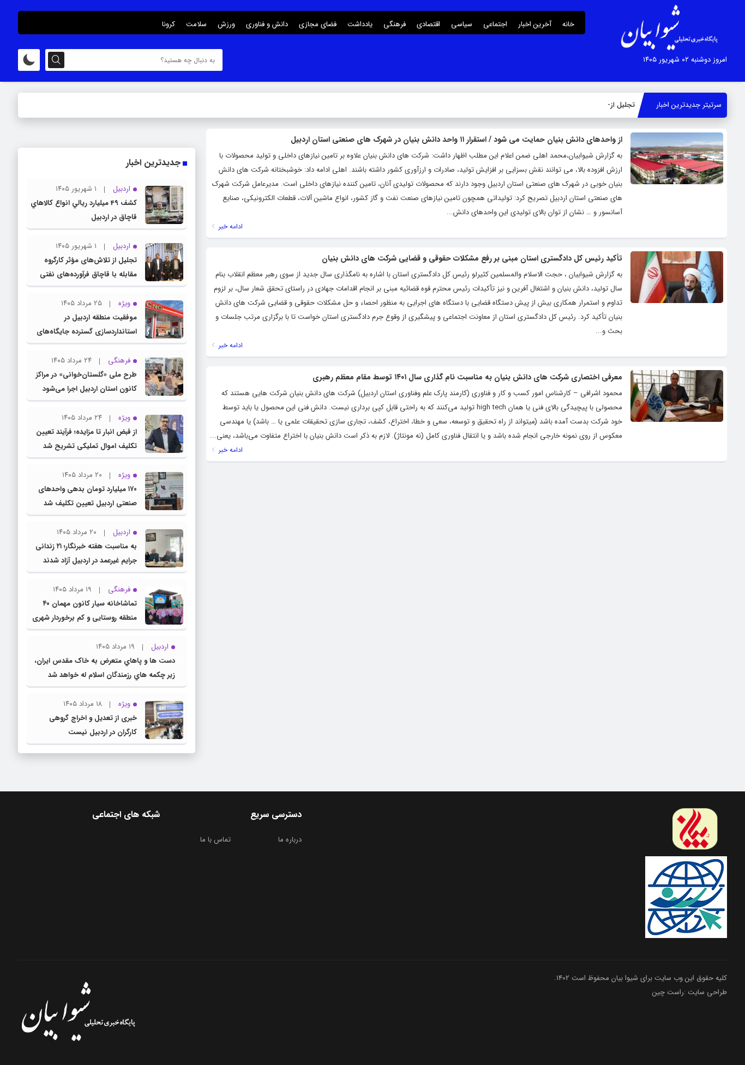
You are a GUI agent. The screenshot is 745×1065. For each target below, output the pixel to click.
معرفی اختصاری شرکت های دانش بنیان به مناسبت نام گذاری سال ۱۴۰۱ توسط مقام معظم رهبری (467, 377)
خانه (568, 24)
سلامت (196, 24)
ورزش (226, 24)
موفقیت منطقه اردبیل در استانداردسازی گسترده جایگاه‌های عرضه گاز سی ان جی (87, 332)
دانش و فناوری (267, 24)
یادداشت (359, 24)
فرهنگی (394, 24)
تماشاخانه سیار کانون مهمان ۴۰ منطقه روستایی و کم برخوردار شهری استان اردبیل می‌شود (84, 618)
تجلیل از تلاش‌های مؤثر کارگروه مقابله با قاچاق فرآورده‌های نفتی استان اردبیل (88, 274)
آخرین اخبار (534, 24)
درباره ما (290, 839)
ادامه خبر (230, 226)
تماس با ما (215, 839)
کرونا (168, 24)
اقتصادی (428, 24)
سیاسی (461, 24)
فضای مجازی (318, 24)
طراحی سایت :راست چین (689, 992)
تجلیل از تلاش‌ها (610, 105)
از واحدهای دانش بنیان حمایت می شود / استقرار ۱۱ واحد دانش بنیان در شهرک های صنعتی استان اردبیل (456, 140)
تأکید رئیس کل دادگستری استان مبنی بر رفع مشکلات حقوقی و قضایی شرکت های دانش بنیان (472, 258)
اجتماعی (495, 24)
